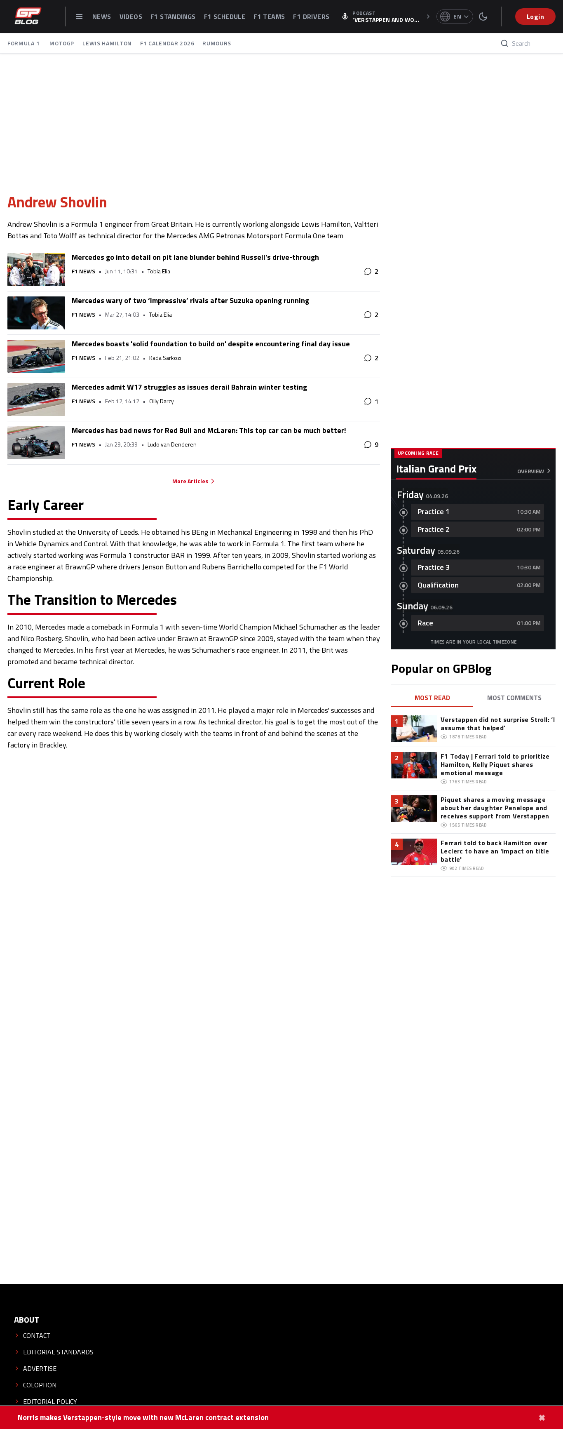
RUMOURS (216, 43)
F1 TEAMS (269, 16)
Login (535, 16)
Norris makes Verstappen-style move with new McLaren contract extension (143, 1417)
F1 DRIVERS (311, 16)
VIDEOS (131, 16)
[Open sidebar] (79, 16)
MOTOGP (61, 43)
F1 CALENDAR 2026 (167, 43)
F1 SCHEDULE (224, 16)
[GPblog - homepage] (28, 16)
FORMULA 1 (24, 43)
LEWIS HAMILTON (107, 43)
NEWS (101, 16)
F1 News (83, 271)
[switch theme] (483, 16)
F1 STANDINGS (173, 16)
